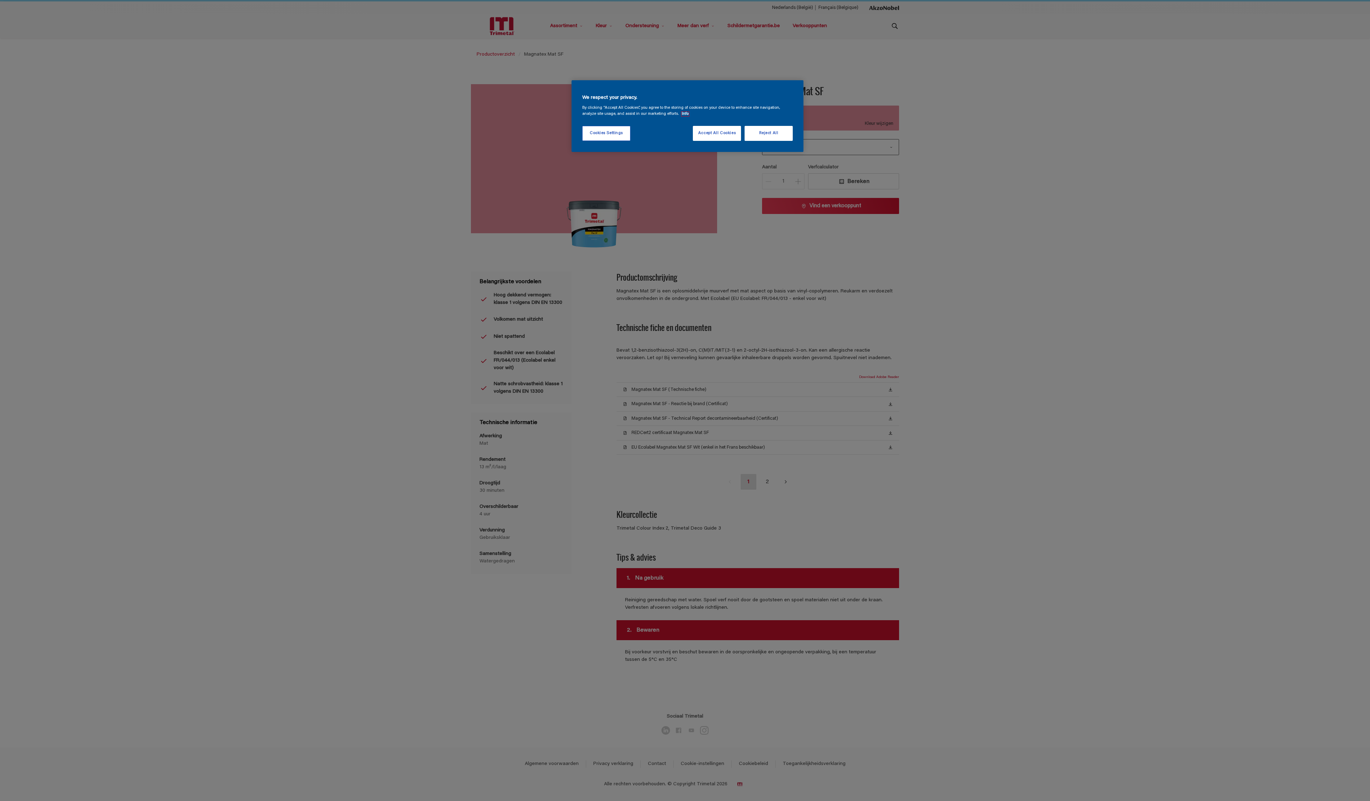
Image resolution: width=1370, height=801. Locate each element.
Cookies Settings (606, 133)
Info (685, 114)
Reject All (768, 133)
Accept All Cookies (717, 133)
